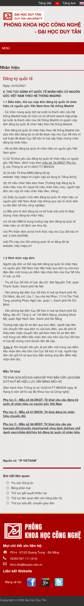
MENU (6, 48)
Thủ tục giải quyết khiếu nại (29, 493)
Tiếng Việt (46, 3)
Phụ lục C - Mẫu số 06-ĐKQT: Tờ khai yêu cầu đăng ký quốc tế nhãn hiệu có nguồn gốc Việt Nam (40, 402)
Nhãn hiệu (10, 67)
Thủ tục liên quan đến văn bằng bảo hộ (36, 498)
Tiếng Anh (71, 3)
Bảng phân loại (21, 488)
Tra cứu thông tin (22, 483)
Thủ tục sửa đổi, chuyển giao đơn (32, 503)
